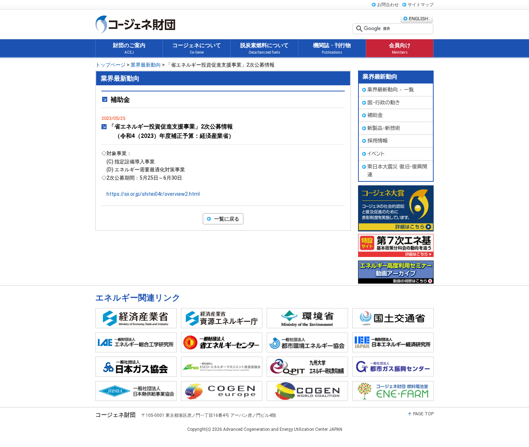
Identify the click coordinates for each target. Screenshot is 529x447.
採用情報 (377, 140)
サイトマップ (421, 4)
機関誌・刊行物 (332, 48)
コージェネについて (196, 48)
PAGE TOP (423, 413)
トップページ (110, 65)
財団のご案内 (129, 48)
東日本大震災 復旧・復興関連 (397, 170)
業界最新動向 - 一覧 (390, 89)
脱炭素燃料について (264, 48)
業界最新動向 (146, 65)
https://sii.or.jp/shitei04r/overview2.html (153, 194)
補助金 (375, 115)
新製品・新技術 (383, 128)
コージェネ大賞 (396, 208)
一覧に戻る (226, 219)
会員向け (400, 48)
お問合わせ (388, 4)
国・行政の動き (383, 102)
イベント (376, 153)
